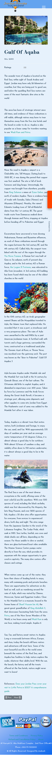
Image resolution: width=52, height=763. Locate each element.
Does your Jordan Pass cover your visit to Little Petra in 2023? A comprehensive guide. (25, 687)
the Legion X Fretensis (20, 267)
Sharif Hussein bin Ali (28, 605)
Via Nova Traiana (12, 256)
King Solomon (15, 192)
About (41, 740)
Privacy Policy (37, 736)
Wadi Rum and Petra (20, 132)
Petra (6, 616)
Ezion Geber (37, 192)
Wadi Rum (36, 619)
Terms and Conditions (18, 736)
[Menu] (43, 7)
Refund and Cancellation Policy (21, 740)
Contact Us (49, 226)
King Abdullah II (37, 608)
